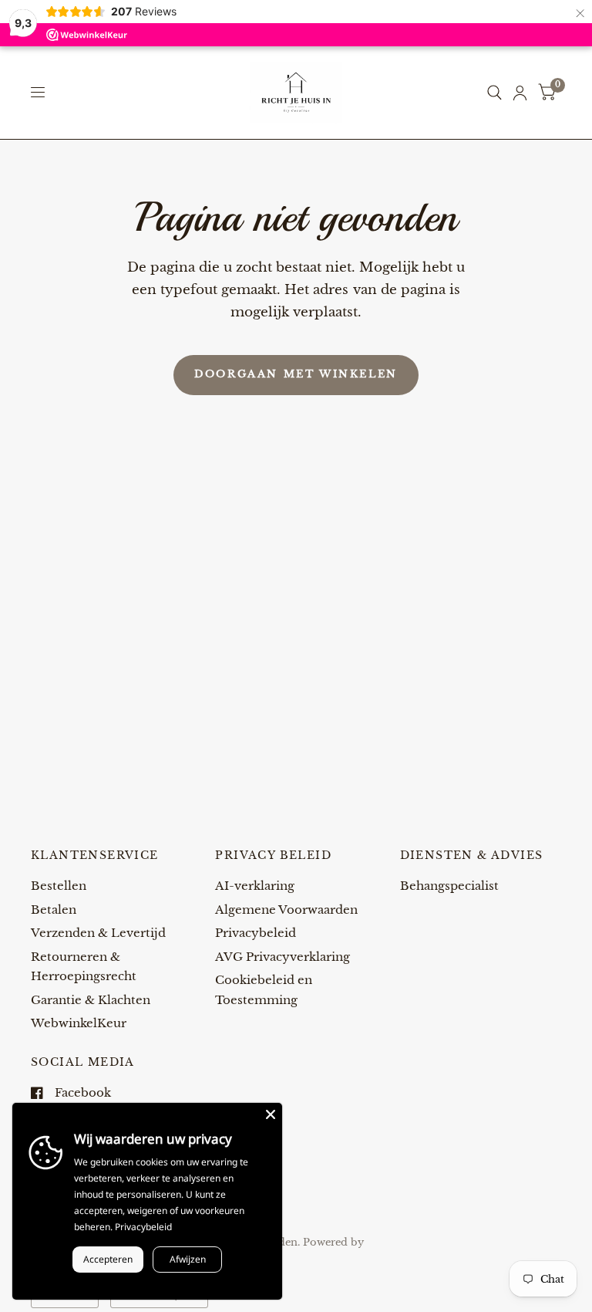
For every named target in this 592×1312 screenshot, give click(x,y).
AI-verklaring (254, 885)
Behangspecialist (449, 885)
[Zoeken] (494, 92)
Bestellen (58, 885)
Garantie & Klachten (90, 999)
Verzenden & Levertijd (98, 932)
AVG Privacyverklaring (282, 956)
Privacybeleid (255, 932)
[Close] (270, 1114)
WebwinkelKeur (78, 1023)
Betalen (53, 909)
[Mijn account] (520, 92)
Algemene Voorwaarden (286, 909)
